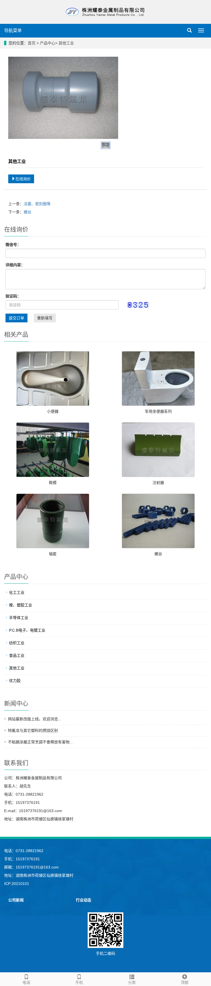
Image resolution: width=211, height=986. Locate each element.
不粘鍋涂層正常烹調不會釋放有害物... (40, 742)
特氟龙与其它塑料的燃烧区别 (33, 730)
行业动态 (83, 900)
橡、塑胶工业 (20, 605)
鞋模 (53, 482)
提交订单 (16, 318)
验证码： (13, 296)
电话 (26, 982)
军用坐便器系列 (158, 411)
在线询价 (23, 179)
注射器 (158, 482)
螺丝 (27, 212)
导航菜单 (13, 30)
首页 (31, 43)
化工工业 (16, 592)
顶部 (184, 982)
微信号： (13, 244)
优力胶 (15, 680)
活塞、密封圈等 (37, 204)
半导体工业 (18, 617)
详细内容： (15, 265)
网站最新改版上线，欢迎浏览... (34, 719)
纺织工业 (16, 643)
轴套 (53, 554)
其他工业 (66, 43)
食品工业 (16, 655)
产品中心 (47, 43)
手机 (79, 982)
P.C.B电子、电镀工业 (27, 630)
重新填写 (44, 318)
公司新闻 (16, 900)
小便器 (53, 411)
